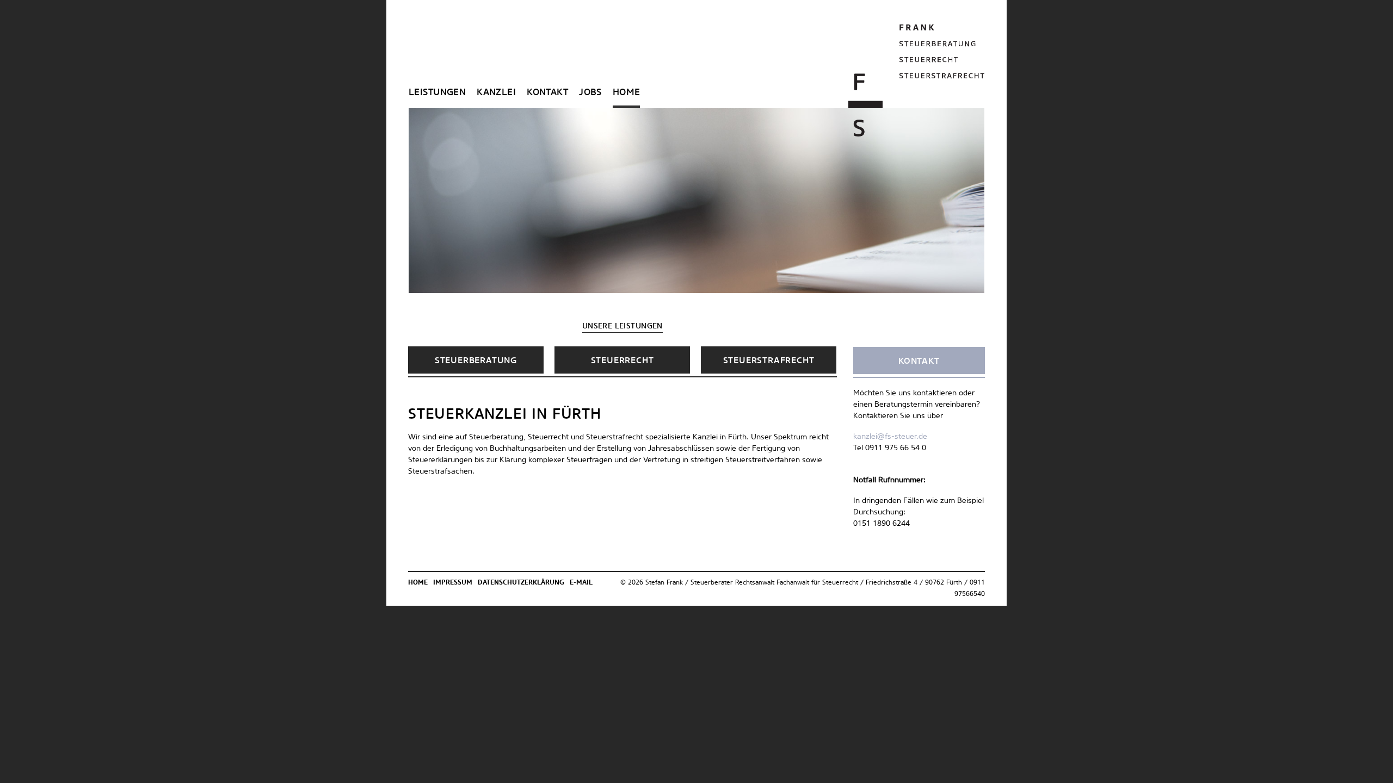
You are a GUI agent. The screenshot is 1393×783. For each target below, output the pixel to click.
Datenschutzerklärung (521, 583)
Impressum (452, 583)
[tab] (476, 360)
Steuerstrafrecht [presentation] (769, 360)
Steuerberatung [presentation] (476, 360)
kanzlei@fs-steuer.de (890, 436)
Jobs (590, 92)
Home (626, 92)
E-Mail (581, 583)
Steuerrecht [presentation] (622, 360)
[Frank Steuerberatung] (916, 80)
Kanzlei (496, 92)
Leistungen (437, 92)
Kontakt (547, 92)
